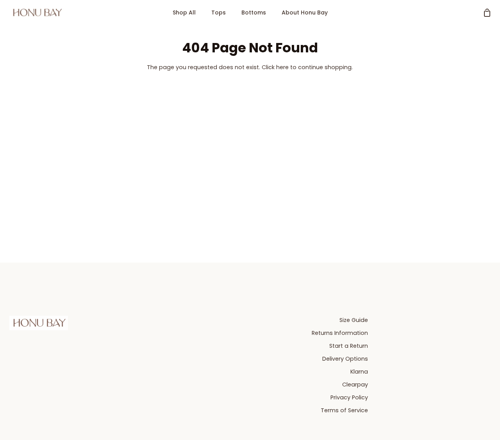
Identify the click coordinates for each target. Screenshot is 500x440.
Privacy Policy (349, 397)
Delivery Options (345, 359)
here (282, 67)
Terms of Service (344, 410)
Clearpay (355, 384)
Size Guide (353, 320)
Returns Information (340, 333)
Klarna (359, 372)
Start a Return (348, 346)
